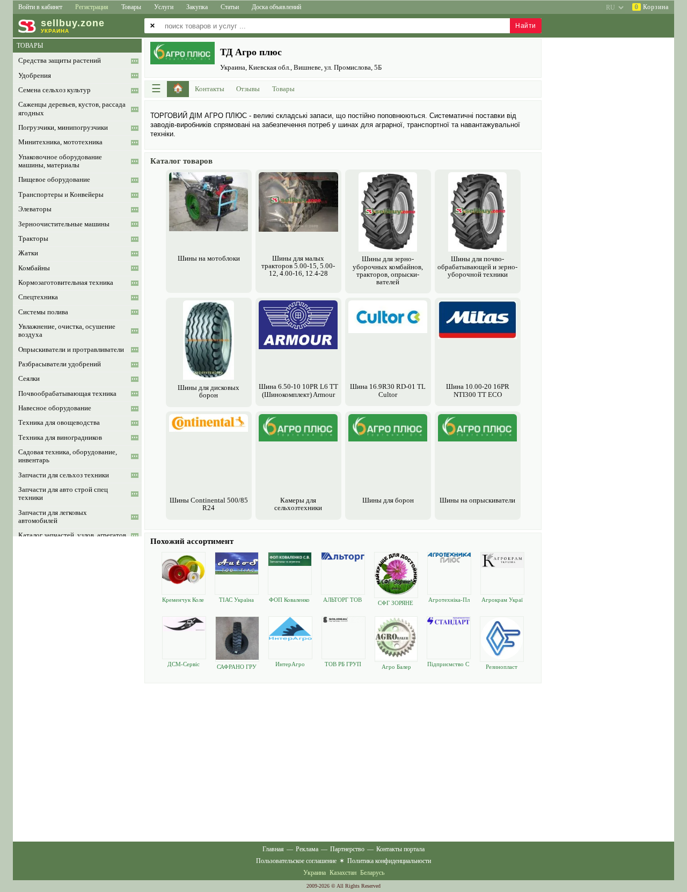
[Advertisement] (343, 761)
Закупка (197, 7)
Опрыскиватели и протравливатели (71, 349)
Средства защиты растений (59, 60)
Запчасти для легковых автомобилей (52, 517)
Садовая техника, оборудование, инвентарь (67, 456)
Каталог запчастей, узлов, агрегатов (72, 535)
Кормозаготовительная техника (65, 282)
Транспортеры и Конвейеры (61, 194)
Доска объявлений (276, 7)
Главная (273, 849)
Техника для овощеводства (59, 422)
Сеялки (29, 378)
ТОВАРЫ (30, 45)
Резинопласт (501, 667)
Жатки (28, 253)
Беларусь (372, 872)
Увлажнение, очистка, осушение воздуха (66, 330)
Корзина (651, 7)
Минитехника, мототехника (60, 142)
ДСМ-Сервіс (183, 664)
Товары (131, 7)
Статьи (230, 7)
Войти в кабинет (40, 7)
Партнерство (347, 849)
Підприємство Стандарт (448, 664)
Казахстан (343, 872)
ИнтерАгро (290, 664)
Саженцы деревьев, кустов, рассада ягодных (72, 108)
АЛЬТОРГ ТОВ (342, 599)
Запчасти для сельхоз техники (63, 475)
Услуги (163, 7)
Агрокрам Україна (502, 599)
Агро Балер (396, 667)
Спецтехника (38, 297)
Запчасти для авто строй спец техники (63, 494)
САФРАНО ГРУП (237, 667)
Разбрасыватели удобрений (59, 364)
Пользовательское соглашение (296, 861)
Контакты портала (400, 849)
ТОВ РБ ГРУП (343, 664)
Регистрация (91, 7)
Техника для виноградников (60, 437)
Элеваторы (35, 209)
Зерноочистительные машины (63, 224)
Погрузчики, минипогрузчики (63, 127)
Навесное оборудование (54, 408)
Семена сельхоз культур (54, 90)
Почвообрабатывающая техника (67, 393)
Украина (314, 872)
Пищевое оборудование (54, 179)
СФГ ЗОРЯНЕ (395, 603)
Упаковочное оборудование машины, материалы (60, 161)
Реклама (307, 849)
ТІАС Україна (236, 599)
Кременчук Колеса (183, 599)
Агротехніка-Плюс (449, 599)
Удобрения (34, 75)
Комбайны (34, 268)
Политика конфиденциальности (389, 861)
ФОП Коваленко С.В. (289, 599)
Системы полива (43, 312)
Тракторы (33, 238)
